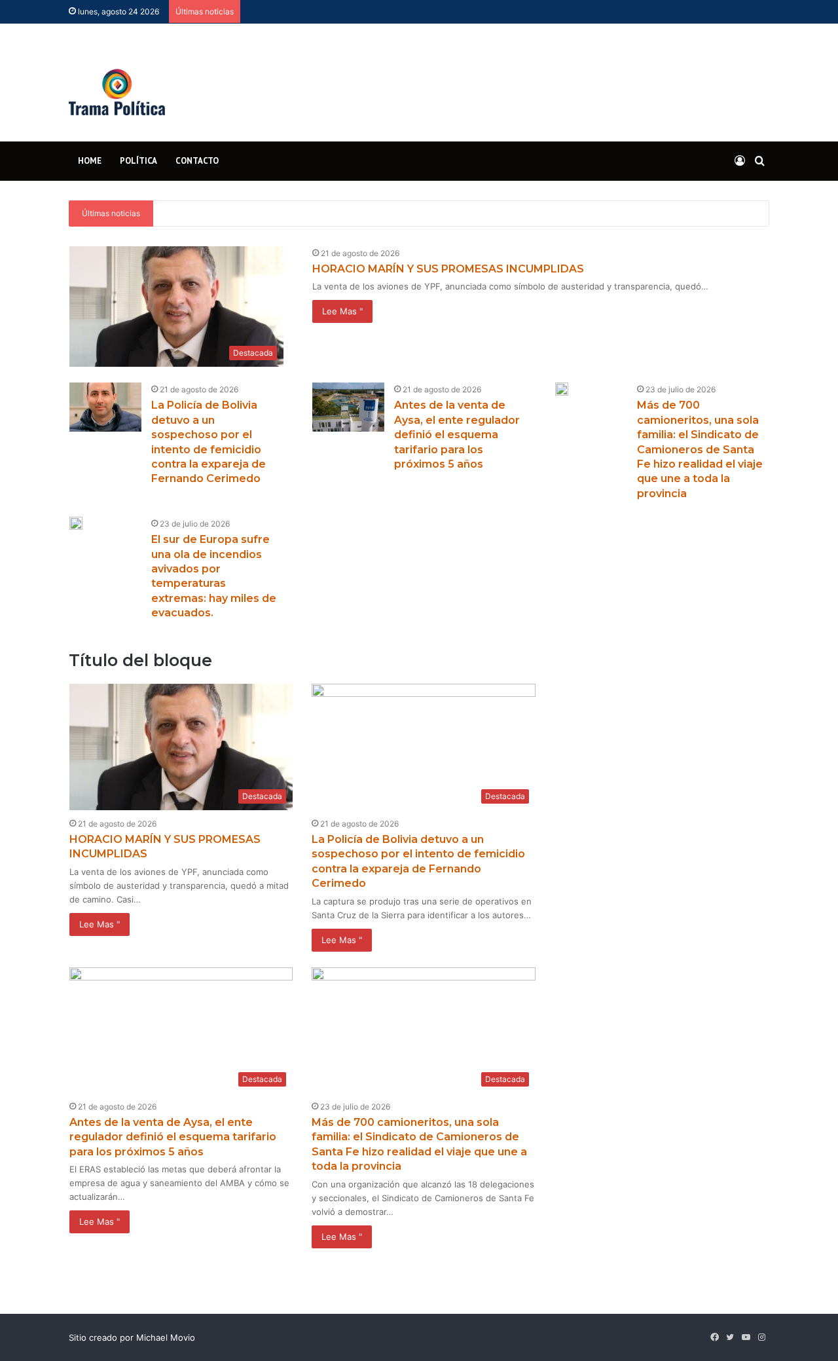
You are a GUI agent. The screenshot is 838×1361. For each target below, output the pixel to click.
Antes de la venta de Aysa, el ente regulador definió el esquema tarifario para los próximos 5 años (457, 434)
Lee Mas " (342, 311)
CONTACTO (197, 160)
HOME (89, 160)
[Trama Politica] (117, 82)
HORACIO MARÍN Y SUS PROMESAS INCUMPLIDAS (448, 269)
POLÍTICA (138, 160)
